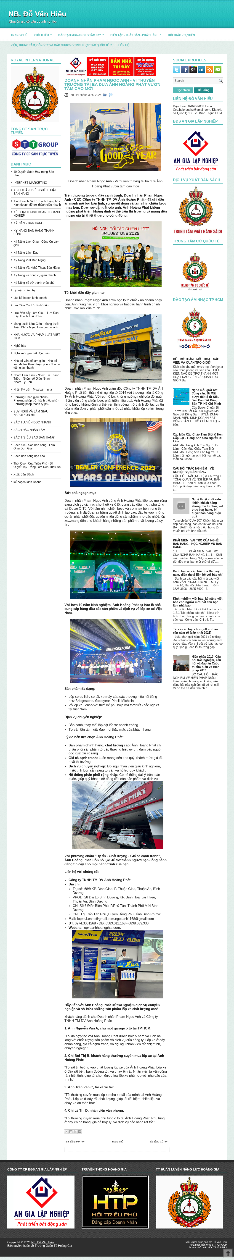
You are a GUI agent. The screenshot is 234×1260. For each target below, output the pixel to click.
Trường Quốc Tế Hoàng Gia (53, 1245)
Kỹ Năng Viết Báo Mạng (29, 260)
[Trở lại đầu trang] (228, 1254)
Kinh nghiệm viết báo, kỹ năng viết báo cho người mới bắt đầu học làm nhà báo (197, 602)
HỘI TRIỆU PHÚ (217, 1247)
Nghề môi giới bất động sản (31, 353)
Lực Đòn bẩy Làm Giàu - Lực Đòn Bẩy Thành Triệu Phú (35, 314)
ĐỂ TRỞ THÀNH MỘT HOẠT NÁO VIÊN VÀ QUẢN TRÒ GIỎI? (196, 360)
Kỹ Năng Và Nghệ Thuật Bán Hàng (36, 267)
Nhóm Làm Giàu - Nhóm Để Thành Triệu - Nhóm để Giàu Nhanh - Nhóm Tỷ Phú (36, 378)
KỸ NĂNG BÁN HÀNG (28, 223)
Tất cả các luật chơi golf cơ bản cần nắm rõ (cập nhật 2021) (195, 630)
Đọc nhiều (183, 90)
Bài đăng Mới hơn (75, 1141)
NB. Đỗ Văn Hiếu (37, 14)
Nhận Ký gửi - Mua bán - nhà (32, 389)
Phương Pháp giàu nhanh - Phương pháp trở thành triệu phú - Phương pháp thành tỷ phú (36, 400)
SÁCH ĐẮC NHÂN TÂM (29, 430)
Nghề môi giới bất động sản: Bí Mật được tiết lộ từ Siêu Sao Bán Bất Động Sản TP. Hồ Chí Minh (206, 396)
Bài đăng (203, 90)
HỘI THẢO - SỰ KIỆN (181, 35)
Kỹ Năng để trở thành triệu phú (33, 282)
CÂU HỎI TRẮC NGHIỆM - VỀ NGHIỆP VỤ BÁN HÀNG (193, 470)
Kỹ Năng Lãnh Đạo (25, 252)
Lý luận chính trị (24, 290)
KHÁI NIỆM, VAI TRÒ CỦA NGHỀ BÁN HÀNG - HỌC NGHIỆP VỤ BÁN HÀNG (197, 544)
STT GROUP (219, 1244)
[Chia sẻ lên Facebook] (79, 1131)
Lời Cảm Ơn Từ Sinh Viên (30, 305)
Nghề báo (19, 345)
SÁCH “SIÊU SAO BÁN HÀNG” (34, 437)
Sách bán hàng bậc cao (29, 456)
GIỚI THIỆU (43, 35)
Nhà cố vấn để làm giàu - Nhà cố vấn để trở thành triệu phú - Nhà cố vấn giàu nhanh (36, 364)
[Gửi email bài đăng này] (66, 1131)
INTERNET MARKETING (30, 182)
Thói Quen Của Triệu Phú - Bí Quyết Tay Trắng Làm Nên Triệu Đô (37, 465)
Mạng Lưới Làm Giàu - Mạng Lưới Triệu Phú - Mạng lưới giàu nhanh (36, 325)
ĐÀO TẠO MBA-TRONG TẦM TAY (81, 35)
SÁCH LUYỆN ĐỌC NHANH (32, 422)
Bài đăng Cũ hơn (159, 1141)
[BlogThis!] (71, 1131)
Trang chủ (117, 1141)
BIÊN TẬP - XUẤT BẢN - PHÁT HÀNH (136, 35)
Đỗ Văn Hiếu (220, 1242)
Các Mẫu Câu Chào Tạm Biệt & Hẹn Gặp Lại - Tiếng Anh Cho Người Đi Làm (198, 438)
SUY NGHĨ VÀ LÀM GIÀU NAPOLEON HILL (30, 413)
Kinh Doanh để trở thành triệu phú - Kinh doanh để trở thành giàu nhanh (37, 203)
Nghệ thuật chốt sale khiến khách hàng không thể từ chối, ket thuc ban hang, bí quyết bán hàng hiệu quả (207, 508)
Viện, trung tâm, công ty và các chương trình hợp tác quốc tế (61, 45)
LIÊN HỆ (123, 45)
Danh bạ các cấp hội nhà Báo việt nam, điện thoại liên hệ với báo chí (198, 573)
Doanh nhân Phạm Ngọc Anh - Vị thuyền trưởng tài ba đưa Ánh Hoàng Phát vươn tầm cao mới (112, 84)
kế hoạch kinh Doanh (27, 482)
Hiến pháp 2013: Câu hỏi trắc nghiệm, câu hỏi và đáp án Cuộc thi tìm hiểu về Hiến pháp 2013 (206, 663)
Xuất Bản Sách (23, 474)
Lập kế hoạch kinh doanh (30, 297)
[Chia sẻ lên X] (75, 1131)
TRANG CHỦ (19, 35)
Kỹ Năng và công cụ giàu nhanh (34, 275)
